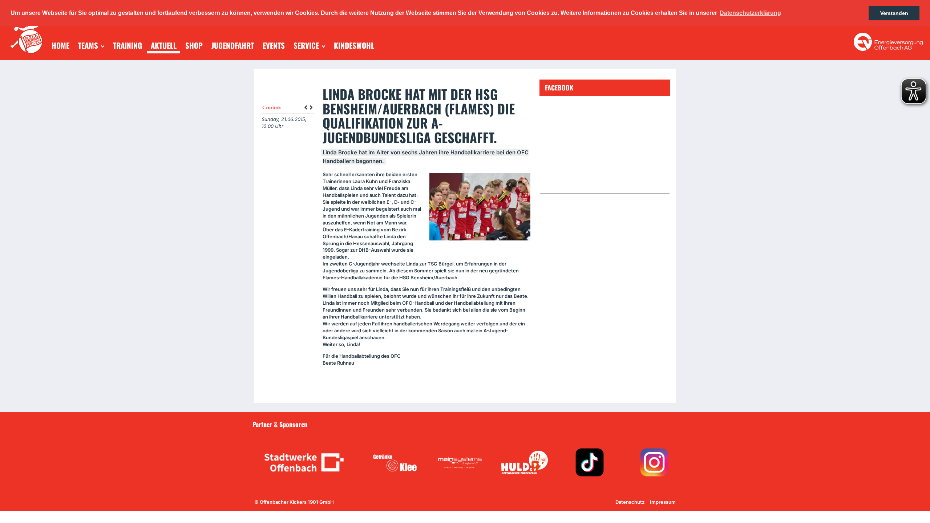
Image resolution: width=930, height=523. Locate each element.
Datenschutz (629, 502)
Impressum (663, 502)
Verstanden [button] (894, 13)
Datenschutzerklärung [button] (750, 13)
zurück (272, 107)
